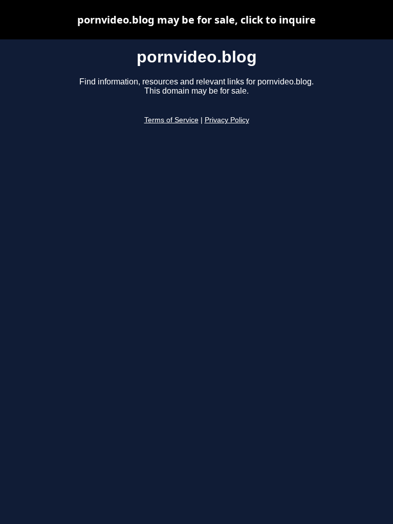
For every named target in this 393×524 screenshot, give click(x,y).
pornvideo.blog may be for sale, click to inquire (196, 20)
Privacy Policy (227, 120)
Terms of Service (171, 120)
